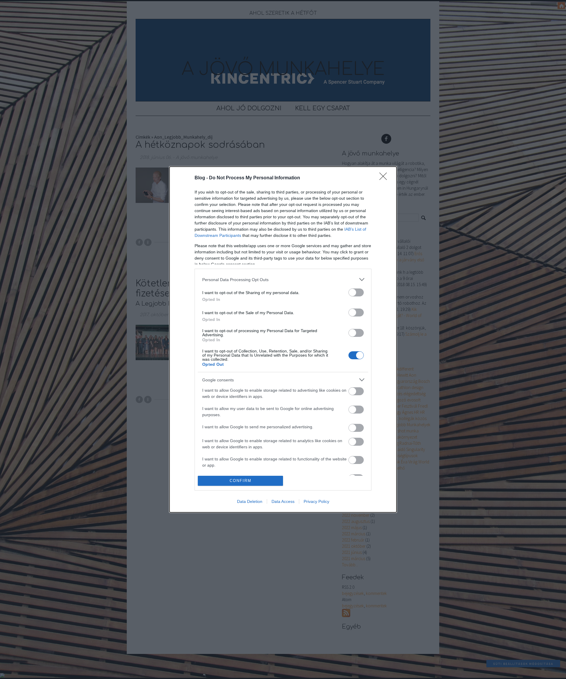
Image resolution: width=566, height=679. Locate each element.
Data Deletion (249, 501)
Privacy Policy (316, 501)
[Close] (385, 178)
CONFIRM (240, 480)
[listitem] (283, 279)
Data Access (283, 501)
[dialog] (283, 339)
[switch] (356, 292)
